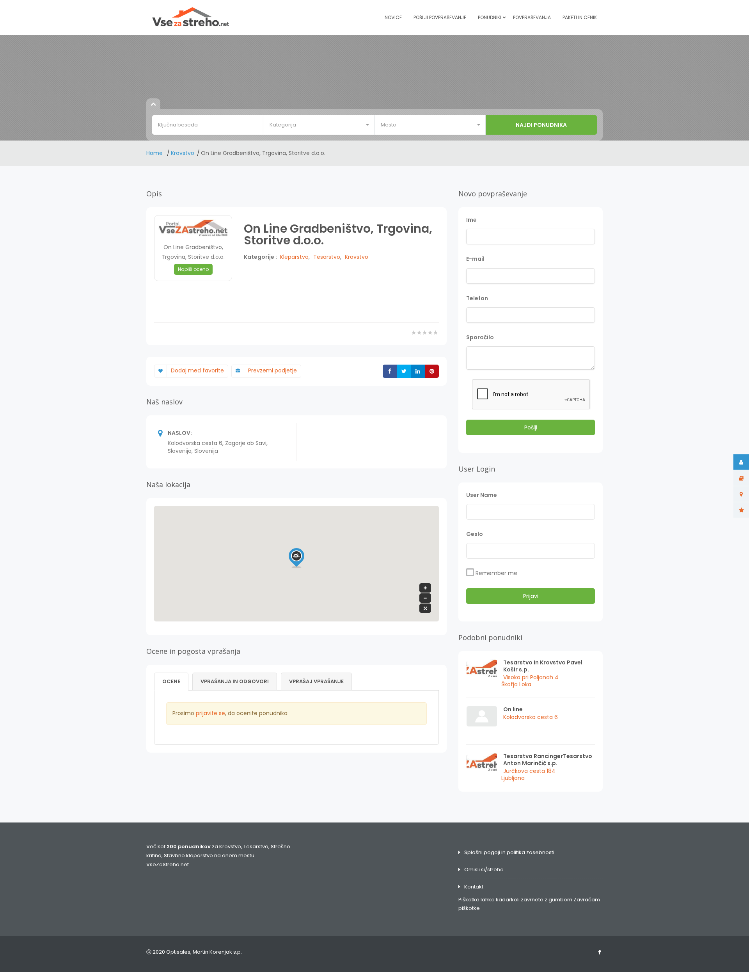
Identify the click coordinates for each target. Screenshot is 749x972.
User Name (481, 495)
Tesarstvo (326, 257)
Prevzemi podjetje (272, 370)
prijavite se (210, 713)
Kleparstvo (294, 257)
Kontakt (473, 886)
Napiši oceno (193, 269)
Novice (393, 17)
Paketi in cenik (580, 17)
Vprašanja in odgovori (235, 681)
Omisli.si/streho (484, 869)
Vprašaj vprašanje (316, 681)
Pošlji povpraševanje (440, 17)
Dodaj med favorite (197, 370)
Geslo (474, 534)
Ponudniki (489, 17)
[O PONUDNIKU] (741, 462)
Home (155, 153)
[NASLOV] (741, 478)
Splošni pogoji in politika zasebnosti (509, 852)
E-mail (475, 259)
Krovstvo (182, 153)
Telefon (477, 298)
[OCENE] (741, 510)
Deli (405, 371)
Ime (471, 220)
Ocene (171, 681)
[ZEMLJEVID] (741, 494)
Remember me (496, 573)
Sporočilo (480, 337)
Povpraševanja (532, 17)
